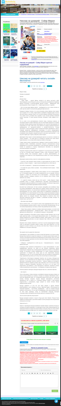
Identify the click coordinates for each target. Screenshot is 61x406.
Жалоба (24, 58)
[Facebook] (26, 52)
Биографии (54, 11)
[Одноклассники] (27, 52)
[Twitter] (31, 52)
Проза (19, 11)
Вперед (49, 86)
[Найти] (58, 6)
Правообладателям (6, 398)
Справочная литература (48, 11)
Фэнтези (11, 11)
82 (44, 86)
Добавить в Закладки (10, 14)
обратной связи (42, 403)
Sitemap (41, 398)
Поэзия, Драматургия (56, 8)
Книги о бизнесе (30, 8)
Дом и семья (45, 8)
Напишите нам (34, 59)
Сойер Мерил (46, 31)
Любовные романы (13, 8)
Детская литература (39, 8)
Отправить (55, 390)
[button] (22, 373)
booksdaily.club (10, 2)
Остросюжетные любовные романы (44, 34)
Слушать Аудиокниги (50, 398)
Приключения (21, 8)
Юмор (36, 11)
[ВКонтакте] (24, 52)
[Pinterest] (29, 52)
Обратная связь (34, 398)
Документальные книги (31, 11)
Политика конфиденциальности (21, 398)
